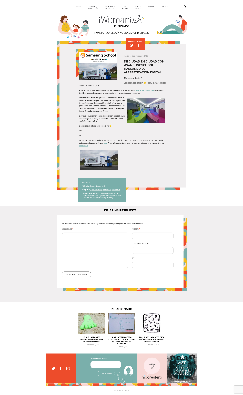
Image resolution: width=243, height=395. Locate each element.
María (126, 56)
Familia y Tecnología (106, 197)
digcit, (101, 195)
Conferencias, (93, 195)
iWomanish (116, 190)
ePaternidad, (107, 190)
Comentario (67, 229)
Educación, (85, 197)
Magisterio (83, 145)
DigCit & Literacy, (96, 190)
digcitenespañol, (109, 195)
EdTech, (118, 195)
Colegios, (85, 195)
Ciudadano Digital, (112, 193)
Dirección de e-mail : (99, 358)
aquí (105, 143)
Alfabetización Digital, (97, 193)
